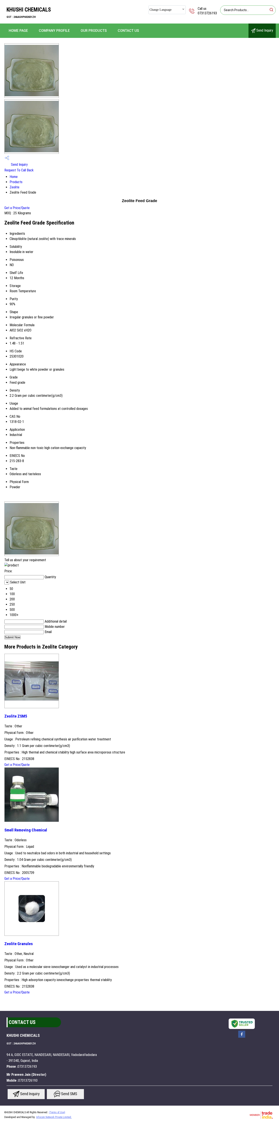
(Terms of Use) (57, 1112)
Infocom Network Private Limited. (54, 1117)
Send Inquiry (264, 30)
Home (14, 177)
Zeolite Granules (18, 943)
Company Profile (54, 31)
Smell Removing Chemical (25, 830)
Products (16, 182)
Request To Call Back (19, 170)
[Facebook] (241, 1037)
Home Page (18, 31)
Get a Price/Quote (17, 208)
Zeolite (14, 187)
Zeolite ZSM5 (15, 716)
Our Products (94, 31)
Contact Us (128, 31)
